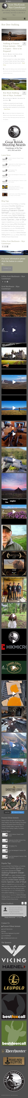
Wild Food (23, 235)
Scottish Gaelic (12, 228)
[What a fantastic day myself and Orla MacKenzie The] (14, 356)
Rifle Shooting (13, 117)
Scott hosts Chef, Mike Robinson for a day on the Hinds (17, 194)
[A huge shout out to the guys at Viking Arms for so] (14, 459)
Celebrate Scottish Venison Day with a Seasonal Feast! (17, 164)
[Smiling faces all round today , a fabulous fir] (14, 589)
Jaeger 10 (3, 222)
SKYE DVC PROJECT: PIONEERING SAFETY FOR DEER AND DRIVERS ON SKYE (12, 188)
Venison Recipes (21, 232)
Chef (19, 866)
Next (26, 903)
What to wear (9, 73)
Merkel (13, 222)
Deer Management (18, 113)
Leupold (9, 222)
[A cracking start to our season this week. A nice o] (14, 407)
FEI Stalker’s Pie (12, 170)
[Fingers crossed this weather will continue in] (14, 511)
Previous (23, 903)
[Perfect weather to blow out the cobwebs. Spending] (14, 304)
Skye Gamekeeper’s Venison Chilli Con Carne (17, 181)
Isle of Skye (8, 117)
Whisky (18, 234)
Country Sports (6, 113)
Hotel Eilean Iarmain (17, 217)
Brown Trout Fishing (12, 204)
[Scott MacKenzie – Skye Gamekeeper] (14, 6)
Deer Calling (11, 113)
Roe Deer (7, 71)
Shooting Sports (20, 228)
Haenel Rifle (4, 217)
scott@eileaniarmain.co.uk (10, 938)
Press (20, 222)
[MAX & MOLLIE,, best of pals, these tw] (14, 615)
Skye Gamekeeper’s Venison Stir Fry (17, 175)
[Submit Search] (6, 1)
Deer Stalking (15, 54)
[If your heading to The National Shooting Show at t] (14, 771)
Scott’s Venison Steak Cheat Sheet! (16, 159)
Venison (14, 232)
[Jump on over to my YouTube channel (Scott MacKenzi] (14, 641)
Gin (25, 215)
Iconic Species (7, 219)
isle (15, 219)
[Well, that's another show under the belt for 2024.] (14, 745)
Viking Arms (5, 235)
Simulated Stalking (7, 230)
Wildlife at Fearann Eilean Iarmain (9, 236)
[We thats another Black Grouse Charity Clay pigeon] (14, 667)
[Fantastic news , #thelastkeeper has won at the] (14, 563)
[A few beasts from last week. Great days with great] (14, 382)
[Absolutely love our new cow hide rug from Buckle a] (14, 719)
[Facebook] (3, 246)
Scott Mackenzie (8, 98)
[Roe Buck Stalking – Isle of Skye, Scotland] (14, 84)
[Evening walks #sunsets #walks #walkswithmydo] (14, 537)
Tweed (11, 232)
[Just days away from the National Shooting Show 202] (14, 797)
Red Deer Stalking (9, 224)
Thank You (8, 232)
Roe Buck (17, 117)
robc (6, 54)
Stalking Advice (19, 71)
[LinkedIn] (7, 246)
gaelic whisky (8, 215)
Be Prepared (3, 866)
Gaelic (10, 213)
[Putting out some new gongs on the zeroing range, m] (14, 693)
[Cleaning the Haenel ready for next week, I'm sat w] (14, 433)
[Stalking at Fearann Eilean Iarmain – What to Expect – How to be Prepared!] (14, 35)
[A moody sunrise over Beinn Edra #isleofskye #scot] (14, 485)
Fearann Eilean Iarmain (10, 115)
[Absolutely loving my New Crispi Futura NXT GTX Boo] (14, 330)
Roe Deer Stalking (10, 56)
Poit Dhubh (17, 222)
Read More (7, 109)
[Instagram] (5, 246)
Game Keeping (18, 115)
